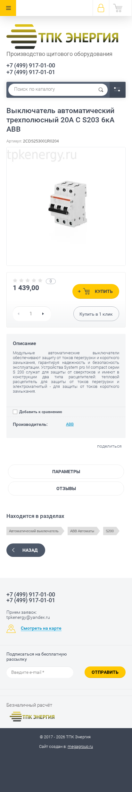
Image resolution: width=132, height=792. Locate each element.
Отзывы (66, 488)
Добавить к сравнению (40, 412)
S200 (110, 531)
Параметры (66, 471)
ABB (70, 424)
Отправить (105, 672)
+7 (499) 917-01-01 (30, 72)
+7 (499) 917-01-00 (30, 65)
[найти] (101, 90)
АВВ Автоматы (82, 531)
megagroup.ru (80, 746)
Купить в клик (96, 314)
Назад (29, 550)
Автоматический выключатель (34, 531)
